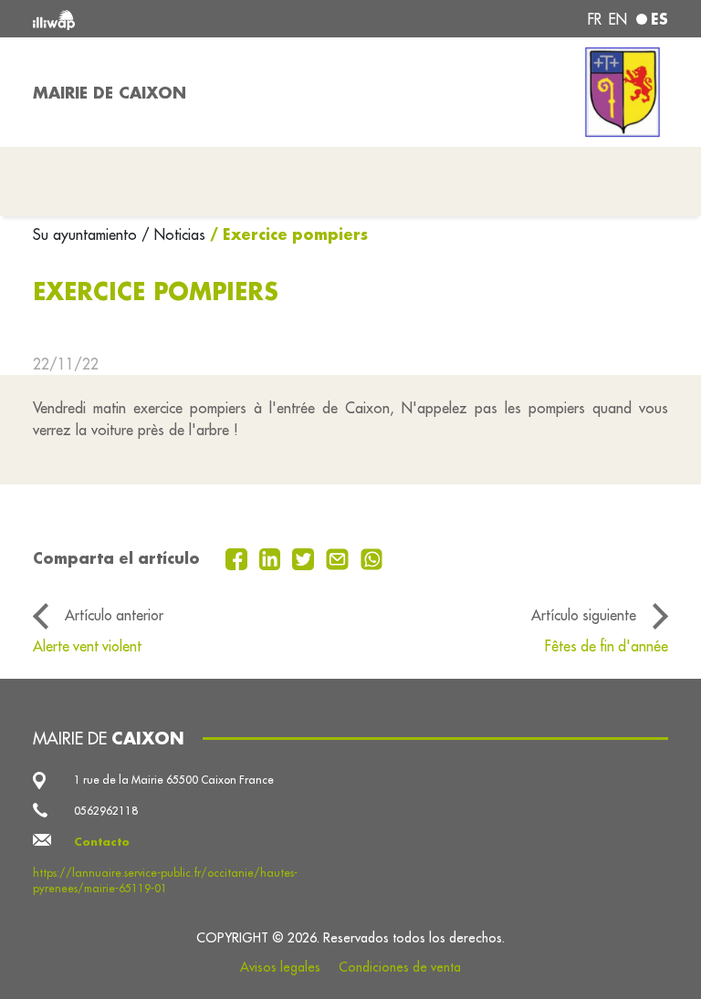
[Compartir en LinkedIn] (272, 557)
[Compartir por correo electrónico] (339, 557)
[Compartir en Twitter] (305, 557)
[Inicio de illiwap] (159, 18)
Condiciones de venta (400, 967)
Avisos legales (280, 967)
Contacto (102, 841)
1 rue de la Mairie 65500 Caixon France (174, 779)
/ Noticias (173, 234)
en (618, 19)
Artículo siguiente (583, 615)
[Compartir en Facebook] (239, 557)
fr (595, 19)
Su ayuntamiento (87, 234)
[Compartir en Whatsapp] (372, 557)
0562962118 (106, 810)
